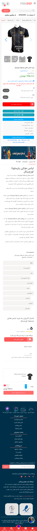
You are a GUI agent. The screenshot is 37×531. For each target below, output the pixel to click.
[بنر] (18, 152)
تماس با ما (18, 452)
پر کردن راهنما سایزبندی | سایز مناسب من (20, 81)
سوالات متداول (17, 111)
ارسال (5, 466)
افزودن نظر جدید (18, 339)
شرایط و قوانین (18, 455)
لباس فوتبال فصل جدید (27, 496)
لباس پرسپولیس (18, 419)
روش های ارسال (19, 439)
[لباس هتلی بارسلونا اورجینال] (18, 38)
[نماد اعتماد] (26, 509)
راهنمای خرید (17, 115)
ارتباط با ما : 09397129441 (26, 15)
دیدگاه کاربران (23, 71)
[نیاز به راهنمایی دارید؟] (31, 520)
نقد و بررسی (32, 162)
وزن (33, 95)
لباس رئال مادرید (18, 422)
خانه (35, 20)
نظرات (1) (18, 162)
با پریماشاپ (18, 446)
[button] (6, 40)
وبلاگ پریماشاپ (18, 458)
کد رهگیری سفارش (10, 15)
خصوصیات (25, 162)
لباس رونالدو (18, 425)
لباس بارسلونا (11, 20)
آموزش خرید (18, 436)
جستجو (6, 11)
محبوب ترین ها (18, 416)
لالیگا (18, 20)
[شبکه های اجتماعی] (33, 476)
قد (33, 88)
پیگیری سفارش (18, 442)
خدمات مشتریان (18, 432)
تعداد (31, 386)
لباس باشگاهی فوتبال (27, 20)
